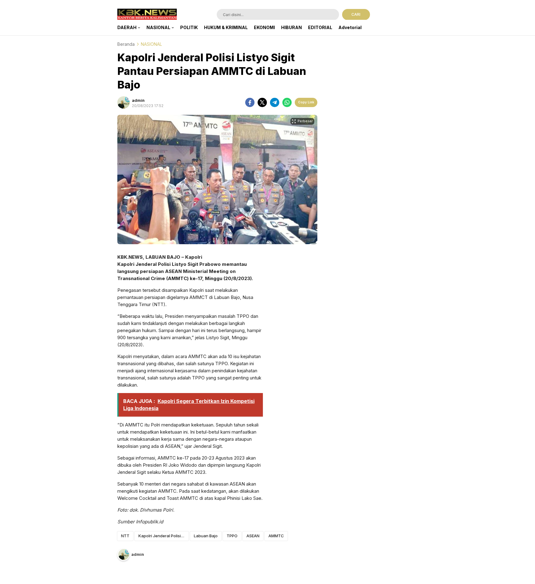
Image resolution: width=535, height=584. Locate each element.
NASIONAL (151, 44)
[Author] (123, 102)
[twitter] (262, 102)
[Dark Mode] (414, 15)
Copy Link (306, 102)
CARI (355, 14)
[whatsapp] (287, 102)
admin (138, 100)
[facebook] (249, 102)
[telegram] (274, 102)
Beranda (126, 44)
